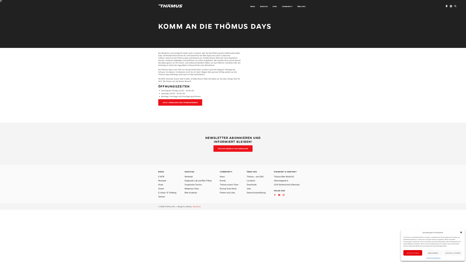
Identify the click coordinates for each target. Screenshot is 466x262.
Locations (251, 181)
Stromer (161, 197)
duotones (197, 206)
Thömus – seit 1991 (255, 177)
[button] (461, 232)
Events (223, 181)
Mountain (162, 181)
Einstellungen (453, 253)
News (222, 177)
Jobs (249, 189)
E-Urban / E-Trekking (167, 193)
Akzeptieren (412, 253)
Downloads (252, 185)
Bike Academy (191, 193)
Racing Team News (228, 189)
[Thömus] (170, 6)
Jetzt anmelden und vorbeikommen (180, 102)
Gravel (161, 189)
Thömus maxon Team (229, 185)
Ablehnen (433, 253)
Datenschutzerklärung (433, 258)
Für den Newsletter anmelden (233, 148)
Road (160, 185)
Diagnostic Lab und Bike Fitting (198, 181)
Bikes (252, 6)
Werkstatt (189, 177)
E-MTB (161, 177)
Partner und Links (227, 193)
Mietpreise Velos (192, 189)
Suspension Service (193, 185)
